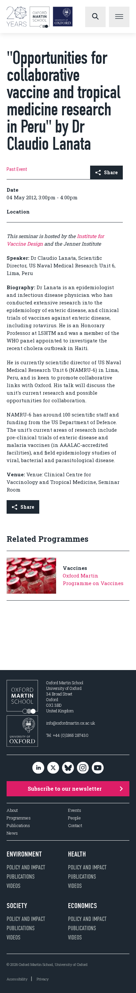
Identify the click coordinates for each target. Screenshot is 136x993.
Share (111, 172)
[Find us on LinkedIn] (38, 768)
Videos (13, 886)
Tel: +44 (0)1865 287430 (67, 735)
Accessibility (17, 978)
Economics (82, 905)
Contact (75, 825)
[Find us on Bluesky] (68, 768)
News (12, 833)
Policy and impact (26, 867)
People (74, 818)
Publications (18, 825)
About (12, 810)
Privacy (43, 978)
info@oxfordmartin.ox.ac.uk (70, 723)
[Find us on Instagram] (83, 768)
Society (17, 905)
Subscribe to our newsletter (65, 788)
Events (74, 810)
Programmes (19, 818)
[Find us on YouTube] (98, 768)
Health (77, 854)
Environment (24, 854)
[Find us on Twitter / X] (53, 768)
